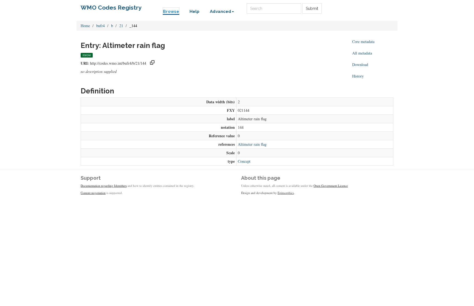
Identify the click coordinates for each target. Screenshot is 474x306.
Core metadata (363, 41)
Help (194, 11)
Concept (244, 161)
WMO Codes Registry (111, 7)
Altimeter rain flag (252, 144)
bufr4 (100, 25)
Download (360, 64)
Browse (171, 11)
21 (121, 25)
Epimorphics (286, 193)
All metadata (362, 53)
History (358, 76)
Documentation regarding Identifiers (104, 186)
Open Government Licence (331, 186)
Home (85, 25)
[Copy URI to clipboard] (152, 63)
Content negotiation (93, 193)
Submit (312, 8)
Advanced (220, 11)
